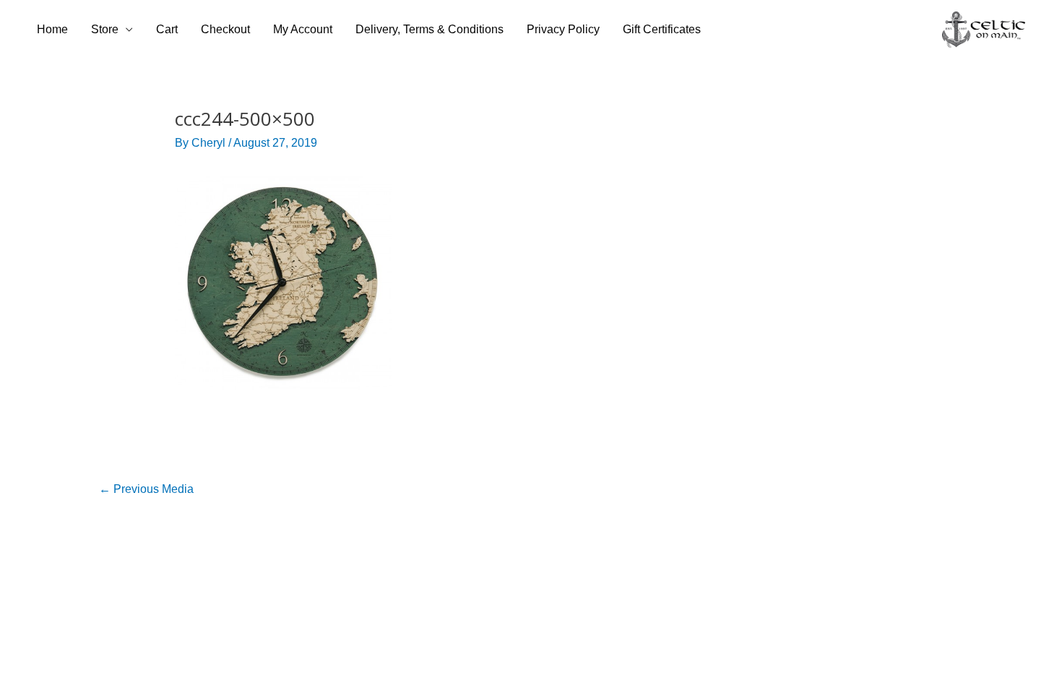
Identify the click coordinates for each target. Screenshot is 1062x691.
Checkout (225, 29)
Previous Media (146, 489)
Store (104, 29)
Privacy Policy (563, 29)
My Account (302, 29)
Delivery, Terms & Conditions (429, 29)
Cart (167, 29)
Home (52, 29)
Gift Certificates (662, 29)
